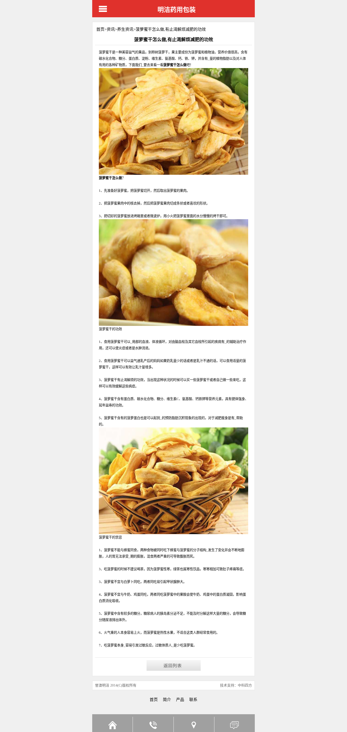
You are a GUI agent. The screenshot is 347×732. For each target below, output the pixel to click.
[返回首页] (112, 724)
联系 (193, 699)
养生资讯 (125, 29)
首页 (154, 699)
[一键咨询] (153, 724)
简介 (167, 699)
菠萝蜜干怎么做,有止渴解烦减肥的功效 (171, 29)
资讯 (111, 29)
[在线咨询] (234, 724)
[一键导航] (194, 724)
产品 (180, 699)
